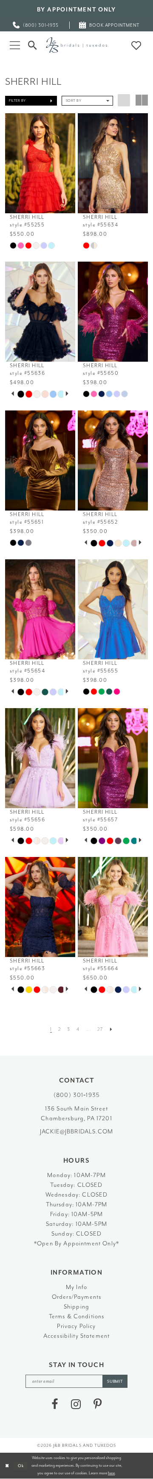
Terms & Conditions (77, 1316)
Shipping (76, 1306)
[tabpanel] (21, 394)
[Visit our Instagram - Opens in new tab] (76, 1404)
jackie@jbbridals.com (76, 1131)
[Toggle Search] (32, 45)
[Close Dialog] (7, 1466)
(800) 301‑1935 (76, 1095)
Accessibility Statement (76, 1335)
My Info (76, 1287)
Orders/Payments (76, 1296)
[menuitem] (36, 25)
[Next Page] (111, 1029)
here (111, 1473)
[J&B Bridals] (76, 45)
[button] (15, 44)
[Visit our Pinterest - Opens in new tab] (98, 1404)
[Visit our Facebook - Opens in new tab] (54, 1404)
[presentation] (40, 163)
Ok (21, 1465)
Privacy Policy (76, 1326)
